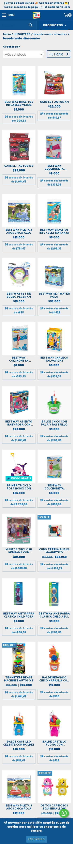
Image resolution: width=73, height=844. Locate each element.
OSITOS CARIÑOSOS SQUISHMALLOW (54, 807)
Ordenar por (11, 46)
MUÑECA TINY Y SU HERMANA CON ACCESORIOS (18, 551)
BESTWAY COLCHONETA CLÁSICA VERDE (54, 487)
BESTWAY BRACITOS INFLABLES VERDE (19, 103)
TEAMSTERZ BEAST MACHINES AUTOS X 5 (18, 679)
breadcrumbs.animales (50, 34)
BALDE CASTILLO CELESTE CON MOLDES (18, 743)
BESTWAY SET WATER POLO (54, 295)
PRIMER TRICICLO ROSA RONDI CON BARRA (19, 487)
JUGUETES (22, 34)
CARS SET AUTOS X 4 (54, 101)
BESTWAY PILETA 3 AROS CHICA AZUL (18, 231)
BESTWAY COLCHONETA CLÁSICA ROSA (54, 167)
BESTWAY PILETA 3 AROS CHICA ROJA (18, 807)
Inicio (7, 34)
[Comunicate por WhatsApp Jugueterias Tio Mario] (64, 813)
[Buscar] (30, 25)
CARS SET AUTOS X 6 (18, 165)
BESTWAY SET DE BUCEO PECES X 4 (19, 295)
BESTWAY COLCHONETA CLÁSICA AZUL (19, 359)
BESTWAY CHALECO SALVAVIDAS (54, 359)
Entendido (36, 839)
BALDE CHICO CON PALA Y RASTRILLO (54, 423)
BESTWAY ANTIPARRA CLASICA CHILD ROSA (18, 615)
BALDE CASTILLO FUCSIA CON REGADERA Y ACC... (54, 743)
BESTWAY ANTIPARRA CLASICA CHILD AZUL (54, 615)
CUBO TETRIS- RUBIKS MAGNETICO (54, 551)
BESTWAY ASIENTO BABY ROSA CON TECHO (18, 423)
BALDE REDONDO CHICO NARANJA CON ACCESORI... (54, 679)
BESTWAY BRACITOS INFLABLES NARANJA (54, 231)
